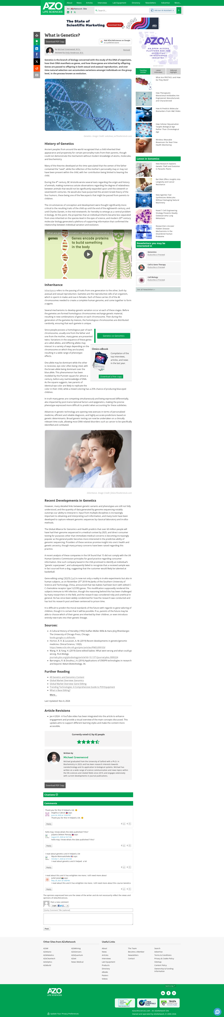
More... (53, 694)
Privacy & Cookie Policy (164, 958)
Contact (131, 958)
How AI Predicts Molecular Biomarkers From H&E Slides (168, 109)
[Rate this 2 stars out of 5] (83, 742)
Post (47, 928)
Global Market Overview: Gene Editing (68, 683)
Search (157, 948)
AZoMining (76, 948)
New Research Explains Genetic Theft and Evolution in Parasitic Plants (168, 166)
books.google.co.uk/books (62, 637)
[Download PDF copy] (37, 35)
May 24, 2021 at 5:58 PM (60, 880)
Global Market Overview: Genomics (67, 680)
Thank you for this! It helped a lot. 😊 (61, 810)
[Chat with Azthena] (217, 1012)
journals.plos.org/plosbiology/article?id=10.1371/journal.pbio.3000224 (84, 657)
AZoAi (73, 958)
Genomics (152, 252)
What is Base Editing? (60, 690)
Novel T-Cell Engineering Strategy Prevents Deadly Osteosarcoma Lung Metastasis (166, 214)
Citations (50, 794)
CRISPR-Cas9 (69, 578)
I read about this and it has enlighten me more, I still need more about (76, 875)
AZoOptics (47, 962)
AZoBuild (47, 965)
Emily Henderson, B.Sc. (74, 52)
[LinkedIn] (37, 48)
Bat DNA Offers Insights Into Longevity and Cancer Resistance (168, 182)
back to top (170, 986)
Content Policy (160, 965)
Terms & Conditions (163, 955)
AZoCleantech (49, 958)
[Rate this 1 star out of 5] (79, 742)
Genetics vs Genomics (113, 335)
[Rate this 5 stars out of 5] (97, 742)
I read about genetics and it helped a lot (62, 853)
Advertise (158, 952)
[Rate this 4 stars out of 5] (92, 742)
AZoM (45, 948)
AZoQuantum (77, 955)
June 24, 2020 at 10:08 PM (61, 815)
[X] (37, 61)
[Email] (37, 75)
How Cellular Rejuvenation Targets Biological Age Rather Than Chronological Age (167, 128)
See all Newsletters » (146, 289)
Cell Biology (153, 277)
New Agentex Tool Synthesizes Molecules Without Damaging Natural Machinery (167, 199)
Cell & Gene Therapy (157, 264)
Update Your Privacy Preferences (64, 1013)
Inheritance (50, 290)
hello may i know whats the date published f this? (66, 832)
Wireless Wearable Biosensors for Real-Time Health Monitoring (166, 142)
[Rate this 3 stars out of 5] (88, 742)
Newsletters (133, 955)
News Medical (77, 962)
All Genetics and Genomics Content (67, 677)
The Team (132, 948)
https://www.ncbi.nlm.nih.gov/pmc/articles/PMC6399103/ (77, 647)
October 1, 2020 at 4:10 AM (61, 859)
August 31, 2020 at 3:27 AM (61, 837)
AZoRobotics (48, 955)
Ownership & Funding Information (163, 969)
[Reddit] (37, 68)
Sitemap (158, 962)
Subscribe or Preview (156, 254)
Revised (126, 50)
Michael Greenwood (76, 757)
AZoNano (47, 952)
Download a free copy (111, 376)
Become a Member (136, 952)
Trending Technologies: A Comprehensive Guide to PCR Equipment (82, 687)
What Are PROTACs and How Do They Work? (168, 78)
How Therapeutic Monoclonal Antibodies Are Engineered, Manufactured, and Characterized (168, 97)
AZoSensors (76, 952)
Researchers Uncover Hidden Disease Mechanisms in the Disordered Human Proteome (165, 231)
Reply (48, 824)
